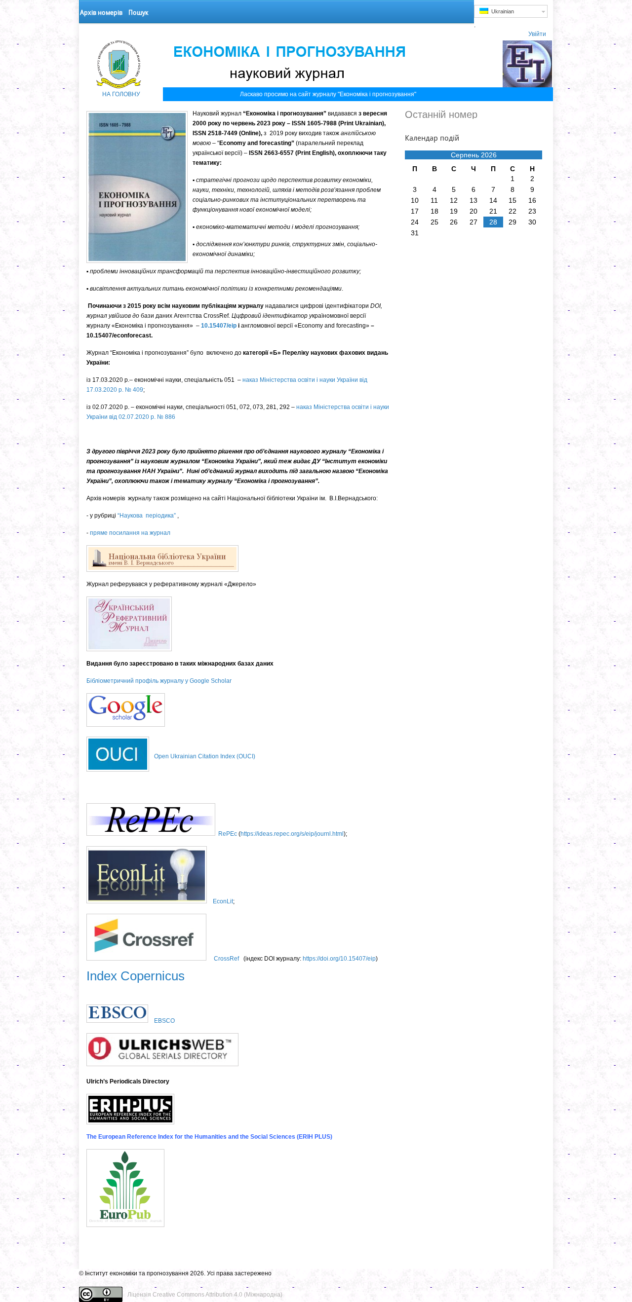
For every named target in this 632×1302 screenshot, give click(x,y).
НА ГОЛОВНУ (121, 94)
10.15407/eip (219, 325)
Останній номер (441, 114)
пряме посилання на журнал (130, 532)
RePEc (227, 833)
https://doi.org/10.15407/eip (339, 958)
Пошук (138, 12)
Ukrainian (501, 11)
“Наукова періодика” (147, 515)
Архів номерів (101, 12)
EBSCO (164, 1020)
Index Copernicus (135, 975)
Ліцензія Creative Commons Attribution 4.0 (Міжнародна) (204, 1294)
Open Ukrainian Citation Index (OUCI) (204, 756)
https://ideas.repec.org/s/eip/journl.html (292, 833)
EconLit (223, 901)
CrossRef (226, 958)
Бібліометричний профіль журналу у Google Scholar (159, 680)
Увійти (537, 34)
